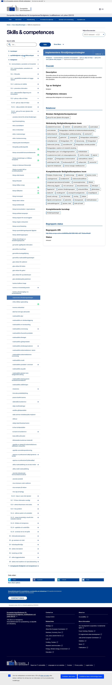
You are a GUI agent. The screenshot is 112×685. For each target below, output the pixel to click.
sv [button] (103, 9)
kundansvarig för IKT (69, 162)
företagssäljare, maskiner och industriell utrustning (61, 148)
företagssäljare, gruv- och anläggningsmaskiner (61, 151)
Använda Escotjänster (46, 19)
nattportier (80, 175)
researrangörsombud (79, 182)
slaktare (84, 196)
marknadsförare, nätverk (85, 158)
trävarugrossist (79, 200)
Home (8, 24)
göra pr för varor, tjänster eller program (58, 117)
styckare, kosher (91, 175)
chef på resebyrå (52, 137)
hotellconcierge (69, 175)
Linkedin (64, 579)
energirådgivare (92, 193)
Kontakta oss (81, 19)
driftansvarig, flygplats (53, 185)
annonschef (93, 162)
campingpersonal (52, 178)
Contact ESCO (50, 617)
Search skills (11, 41)
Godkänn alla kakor (68, 676)
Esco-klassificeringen (18, 24)
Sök (45, 45)
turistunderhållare (83, 189)
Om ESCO (18, 19)
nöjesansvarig (80, 141)
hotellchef (67, 127)
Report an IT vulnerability (38, 665)
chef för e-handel (84, 155)
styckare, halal (67, 203)
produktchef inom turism (54, 127)
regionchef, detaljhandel (54, 165)
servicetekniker (51, 130)
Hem (10, 19)
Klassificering (31, 19)
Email (87, 579)
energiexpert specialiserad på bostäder (58, 182)
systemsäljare (94, 127)
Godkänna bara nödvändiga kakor (90, 676)
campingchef (73, 137)
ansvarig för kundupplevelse (76, 193)
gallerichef (63, 137)
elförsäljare (95, 185)
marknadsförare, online (80, 127)
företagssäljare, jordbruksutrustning (71, 134)
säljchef (95, 155)
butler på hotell (78, 203)
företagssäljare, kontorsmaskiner (65, 158)
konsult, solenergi (52, 196)
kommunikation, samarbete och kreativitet (66, 57)
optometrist (68, 200)
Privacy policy (79, 665)
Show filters (57, 44)
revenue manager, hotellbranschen (75, 165)
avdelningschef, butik (53, 162)
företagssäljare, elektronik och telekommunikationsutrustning (76, 130)
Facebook (39, 579)
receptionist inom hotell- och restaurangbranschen (61, 155)
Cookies (69, 665)
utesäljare (50, 158)
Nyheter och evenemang (66, 19)
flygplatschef (50, 189)
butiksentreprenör (52, 134)
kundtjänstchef (65, 178)
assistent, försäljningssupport (66, 189)
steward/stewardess (82, 185)
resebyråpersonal (52, 141)
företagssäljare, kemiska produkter (85, 144)
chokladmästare (82, 151)
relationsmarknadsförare (79, 178)
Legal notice (89, 665)
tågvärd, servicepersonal (54, 200)
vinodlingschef (60, 193)
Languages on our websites (56, 665)
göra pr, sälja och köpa (86, 57)
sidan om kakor (44, 675)
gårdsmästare (96, 189)
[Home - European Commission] (20, 8)
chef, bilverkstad (65, 196)
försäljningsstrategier (53, 213)
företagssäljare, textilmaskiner (89, 137)
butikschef (50, 193)
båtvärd (91, 182)
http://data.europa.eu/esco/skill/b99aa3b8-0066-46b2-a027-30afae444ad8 (68, 233)
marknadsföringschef (53, 203)
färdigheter (49, 57)
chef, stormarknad (68, 185)
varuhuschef (88, 134)
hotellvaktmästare (91, 200)
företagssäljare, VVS (67, 141)
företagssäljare (92, 141)
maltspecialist (82, 162)
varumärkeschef (67, 144)
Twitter (14, 579)
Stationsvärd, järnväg (53, 144)
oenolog (76, 196)
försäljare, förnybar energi (54, 175)
